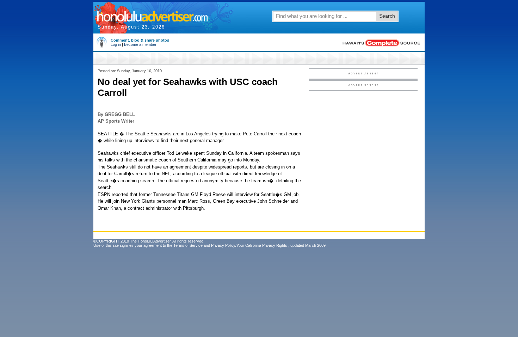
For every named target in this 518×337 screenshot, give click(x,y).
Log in (116, 44)
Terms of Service (188, 245)
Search (387, 16)
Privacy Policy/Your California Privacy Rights (249, 245)
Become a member (140, 44)
